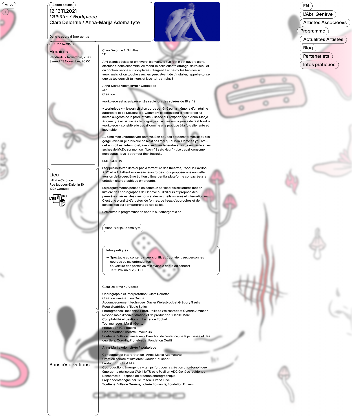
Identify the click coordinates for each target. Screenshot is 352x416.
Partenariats (316, 56)
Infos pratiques (319, 64)
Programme (312, 31)
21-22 (9, 5)
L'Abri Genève (318, 14)
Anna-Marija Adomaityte (123, 228)
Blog (308, 48)
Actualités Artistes (323, 39)
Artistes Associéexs (325, 22)
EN (306, 6)
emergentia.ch (170, 212)
